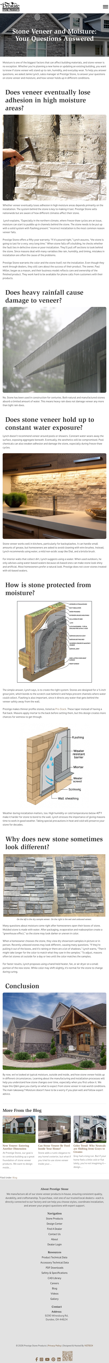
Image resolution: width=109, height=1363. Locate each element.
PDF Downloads (54, 1267)
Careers (54, 1283)
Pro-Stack (60, 709)
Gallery (54, 1298)
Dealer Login (54, 1244)
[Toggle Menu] (105, 6)
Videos (54, 1293)
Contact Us (54, 1234)
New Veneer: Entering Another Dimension (16, 1147)
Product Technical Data (54, 1257)
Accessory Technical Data (54, 1262)
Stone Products (54, 1218)
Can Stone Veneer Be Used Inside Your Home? (54, 1147)
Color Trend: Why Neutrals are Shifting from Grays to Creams (90, 1149)
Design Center (54, 1223)
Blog (14, 1177)
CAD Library (54, 1278)
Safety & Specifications (54, 1272)
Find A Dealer (54, 1228)
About (54, 1239)
